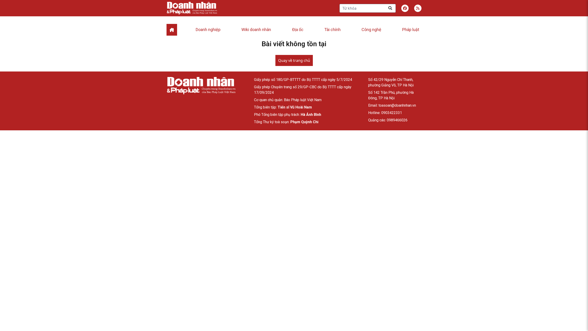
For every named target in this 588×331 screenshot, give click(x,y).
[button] (417, 8)
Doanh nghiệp (208, 29)
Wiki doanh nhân (256, 29)
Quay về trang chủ (294, 60)
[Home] (172, 30)
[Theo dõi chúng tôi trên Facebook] (405, 8)
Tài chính (332, 29)
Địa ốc (297, 29)
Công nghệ (371, 29)
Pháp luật (410, 29)
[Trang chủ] (201, 85)
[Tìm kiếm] (390, 8)
